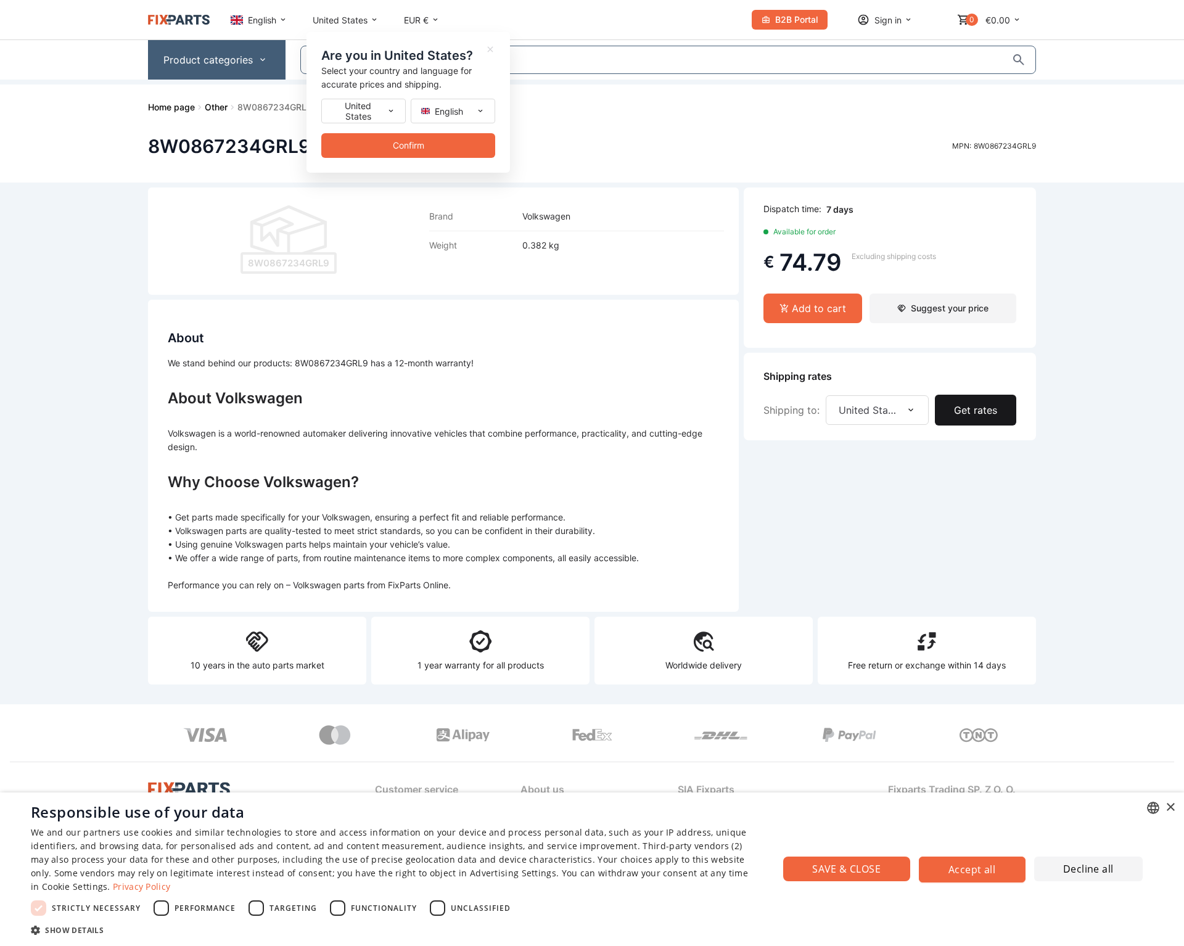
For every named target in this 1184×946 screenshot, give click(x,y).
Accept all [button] (971, 869)
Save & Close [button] (846, 869)
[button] (394, 930)
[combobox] (1153, 808)
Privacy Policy (141, 886)
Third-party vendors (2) (692, 846)
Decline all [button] (1088, 869)
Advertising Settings (513, 873)
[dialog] (592, 869)
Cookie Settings (75, 886)
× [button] (1170, 807)
